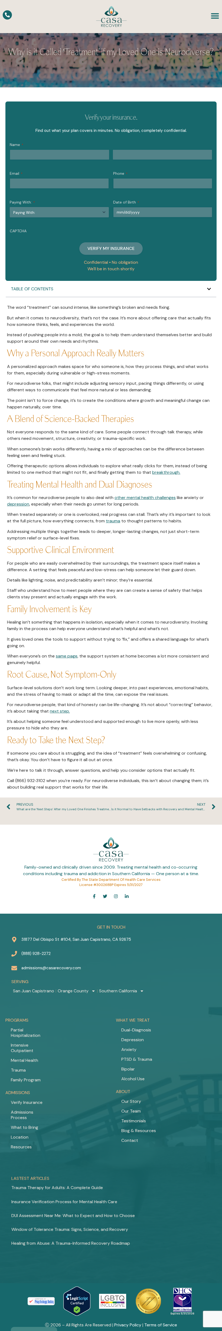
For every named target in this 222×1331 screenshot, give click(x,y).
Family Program (26, 1080)
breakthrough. (166, 472)
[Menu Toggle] (215, 15)
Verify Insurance (27, 1102)
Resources (21, 1147)
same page (66, 656)
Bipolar (128, 1069)
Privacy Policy (127, 1325)
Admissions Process (22, 1114)
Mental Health (24, 1060)
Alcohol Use (133, 1079)
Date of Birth (126, 202)
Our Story (131, 1101)
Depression (132, 1040)
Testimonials (133, 1121)
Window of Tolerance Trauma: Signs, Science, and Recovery (69, 1229)
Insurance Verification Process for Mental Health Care (64, 1202)
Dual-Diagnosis (136, 1030)
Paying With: (22, 202)
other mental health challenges (145, 497)
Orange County (73, 991)
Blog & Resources (138, 1130)
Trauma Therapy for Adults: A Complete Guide (57, 1187)
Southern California (118, 991)
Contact (129, 1140)
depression (18, 504)
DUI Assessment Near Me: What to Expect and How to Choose (73, 1215)
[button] (209, 289)
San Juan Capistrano (33, 991)
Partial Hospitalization (25, 1032)
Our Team (131, 1111)
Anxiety (128, 1049)
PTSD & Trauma (136, 1059)
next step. (60, 711)
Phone (120, 173)
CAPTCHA (18, 230)
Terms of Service (160, 1325)
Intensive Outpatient (22, 1047)
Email (16, 173)
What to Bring (24, 1127)
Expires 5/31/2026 (182, 1313)
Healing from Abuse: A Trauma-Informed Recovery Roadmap (70, 1243)
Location (19, 1137)
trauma (113, 521)
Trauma (18, 1070)
